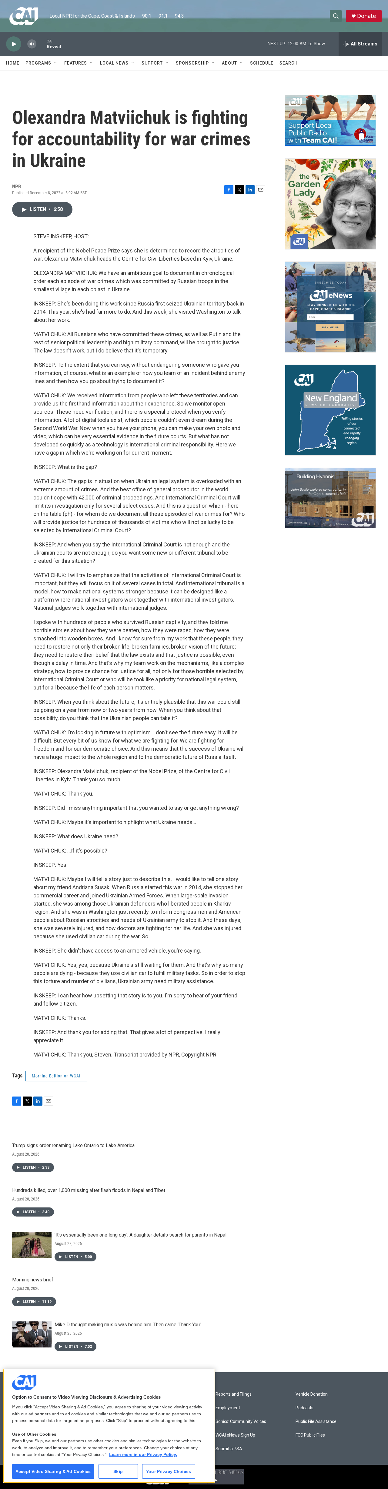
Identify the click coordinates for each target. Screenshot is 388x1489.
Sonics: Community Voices (241, 1421)
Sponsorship (192, 63)
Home (12, 63)
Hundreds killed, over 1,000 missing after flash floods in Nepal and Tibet (88, 1190)
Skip (118, 1471)
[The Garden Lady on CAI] (330, 204)
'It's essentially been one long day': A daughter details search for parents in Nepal (140, 1235)
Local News (114, 63)
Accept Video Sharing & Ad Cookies (53, 1471)
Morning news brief (32, 1280)
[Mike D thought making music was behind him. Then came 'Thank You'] (32, 1334)
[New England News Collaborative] (330, 410)
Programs (38, 63)
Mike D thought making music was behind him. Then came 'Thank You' (128, 1324)
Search (288, 63)
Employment (228, 1408)
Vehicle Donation (312, 1394)
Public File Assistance (316, 1421)
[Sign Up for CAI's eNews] (330, 307)
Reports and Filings (234, 1394)
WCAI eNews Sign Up (235, 1435)
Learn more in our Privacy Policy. (143, 1454)
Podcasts (304, 1408)
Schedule (261, 63)
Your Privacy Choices (168, 1471)
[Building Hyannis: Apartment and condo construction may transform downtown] (330, 498)
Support (152, 63)
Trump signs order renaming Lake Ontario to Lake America (73, 1145)
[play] (13, 44)
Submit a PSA (229, 1449)
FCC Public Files (310, 1435)
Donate (366, 16)
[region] (109, 1426)
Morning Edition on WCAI (56, 1075)
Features (75, 63)
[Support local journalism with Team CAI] (330, 120)
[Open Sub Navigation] (55, 63)
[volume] (32, 44)
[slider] (41, 44)
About (229, 63)
